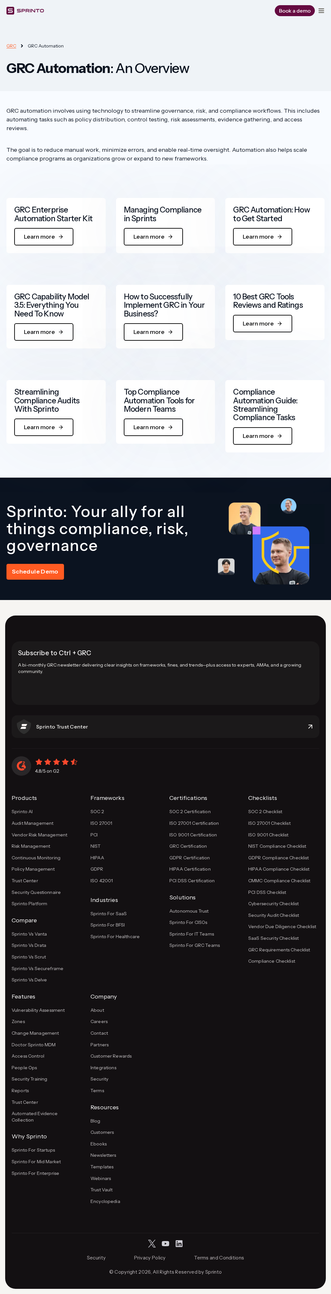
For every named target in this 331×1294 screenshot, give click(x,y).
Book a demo (295, 10)
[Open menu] (321, 10)
